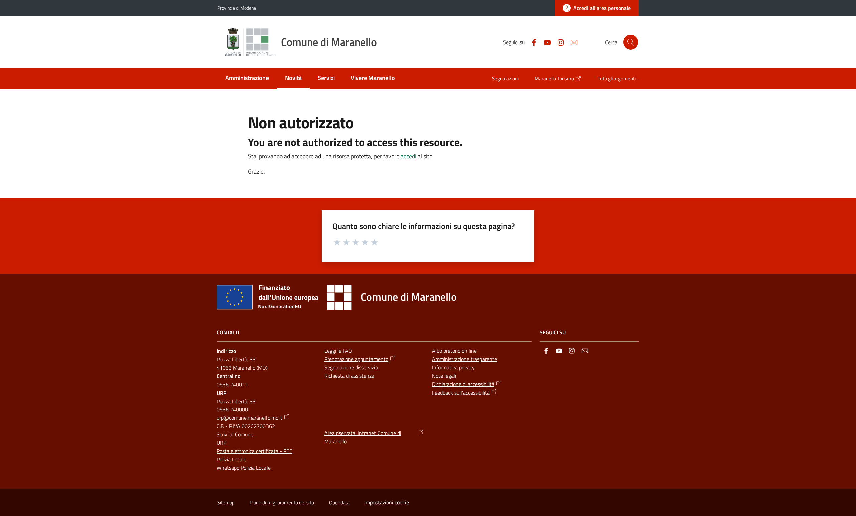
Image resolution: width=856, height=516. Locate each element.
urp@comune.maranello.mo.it (249, 418)
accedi (408, 156)
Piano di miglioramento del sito (282, 502)
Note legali (444, 376)
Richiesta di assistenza (349, 376)
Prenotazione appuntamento (356, 359)
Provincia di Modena (236, 7)
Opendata (339, 502)
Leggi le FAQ (338, 351)
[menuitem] (247, 78)
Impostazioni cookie (386, 502)
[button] (631, 42)
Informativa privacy (453, 367)
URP (221, 443)
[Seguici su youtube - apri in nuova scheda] (544, 42)
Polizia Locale (231, 459)
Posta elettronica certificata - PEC (254, 451)
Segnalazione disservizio (351, 367)
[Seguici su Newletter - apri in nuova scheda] (571, 42)
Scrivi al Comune (235, 434)
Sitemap (226, 502)
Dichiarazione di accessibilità (463, 384)
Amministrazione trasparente (464, 359)
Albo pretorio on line (454, 351)
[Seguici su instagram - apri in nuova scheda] (558, 42)
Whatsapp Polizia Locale (244, 468)
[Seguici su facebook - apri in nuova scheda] (531, 42)
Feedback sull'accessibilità (461, 393)
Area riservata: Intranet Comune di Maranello (362, 437)
